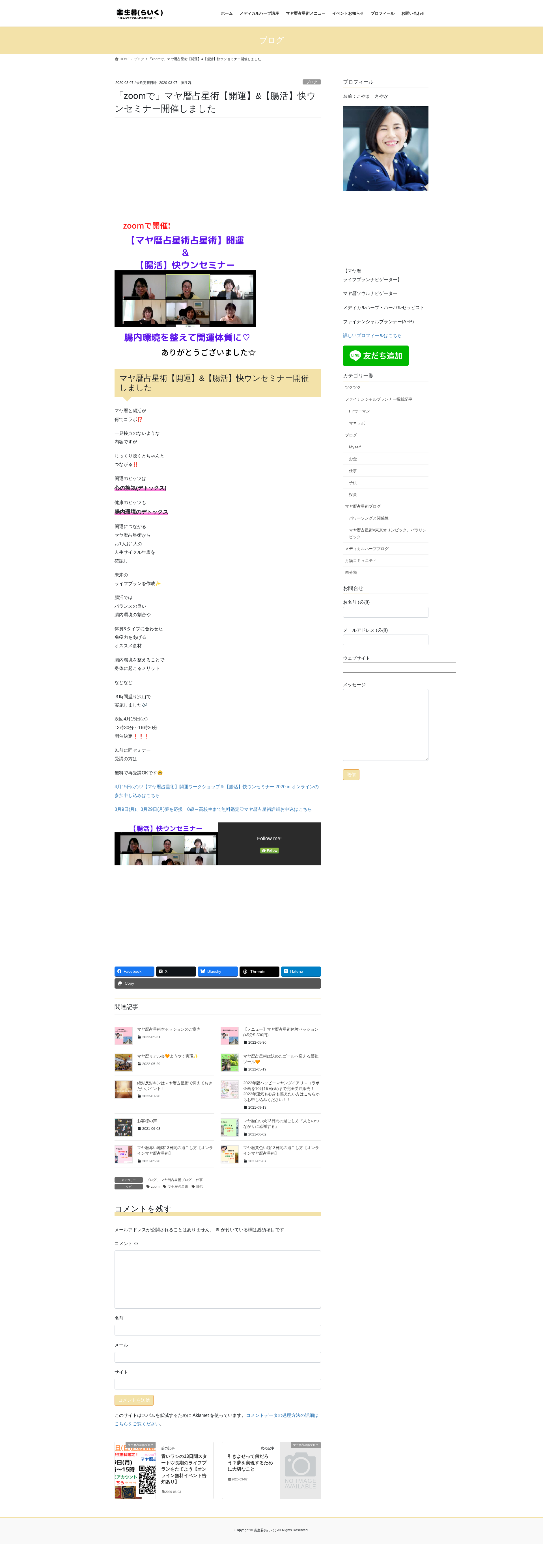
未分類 (351, 572)
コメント (126, 1243)
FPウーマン (359, 411)
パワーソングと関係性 (369, 518)
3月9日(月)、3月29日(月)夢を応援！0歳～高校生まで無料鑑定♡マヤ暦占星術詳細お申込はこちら (213, 809)
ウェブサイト (356, 658)
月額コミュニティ (361, 560)
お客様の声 (147, 1121)
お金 (353, 459)
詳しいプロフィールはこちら (372, 335)
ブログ (311, 82)
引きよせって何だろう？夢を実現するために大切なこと (250, 1462)
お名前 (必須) (356, 602)
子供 (353, 482)
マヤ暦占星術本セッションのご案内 (169, 1029)
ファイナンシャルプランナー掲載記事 (378, 399)
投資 (353, 494)
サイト (121, 1372)
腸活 (199, 1187)
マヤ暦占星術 (178, 1187)
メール (121, 1345)
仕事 (199, 1180)
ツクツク (353, 387)
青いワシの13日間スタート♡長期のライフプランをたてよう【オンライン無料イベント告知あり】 (184, 1469)
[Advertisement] (218, 167)
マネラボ (357, 423)
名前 (119, 1318)
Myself (355, 447)
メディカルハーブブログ (367, 548)
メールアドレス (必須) (365, 630)
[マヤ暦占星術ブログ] (135, 1463)
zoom (155, 1187)
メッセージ (354, 684)
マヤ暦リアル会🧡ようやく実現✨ (167, 1056)
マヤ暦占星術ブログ (176, 1180)
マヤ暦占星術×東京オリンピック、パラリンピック (387, 533)
